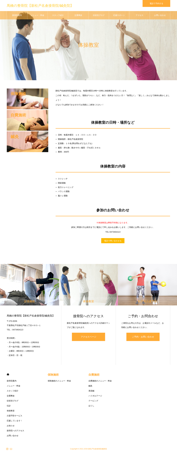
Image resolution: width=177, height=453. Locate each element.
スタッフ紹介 (58, 15)
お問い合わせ (160, 15)
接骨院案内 (17, 15)
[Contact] (11, 448)
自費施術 (94, 374)
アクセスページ (88, 337)
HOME (8, 374)
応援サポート (119, 15)
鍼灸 (90, 386)
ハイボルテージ (95, 396)
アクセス (139, 15)
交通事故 (78, 15)
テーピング (93, 401)
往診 (9, 406)
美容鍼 (91, 391)
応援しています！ (14, 421)
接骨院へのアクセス (15, 430)
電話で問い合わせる (113, 241)
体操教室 (11, 411)
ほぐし (91, 406)
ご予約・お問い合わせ (143, 337)
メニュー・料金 (37, 15)
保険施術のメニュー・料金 (59, 381)
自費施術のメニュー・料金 (100, 381)
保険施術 (53, 374)
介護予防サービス (14, 416)
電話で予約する (156, 3)
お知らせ (11, 426)
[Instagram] (7, 448)
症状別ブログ (99, 15)
